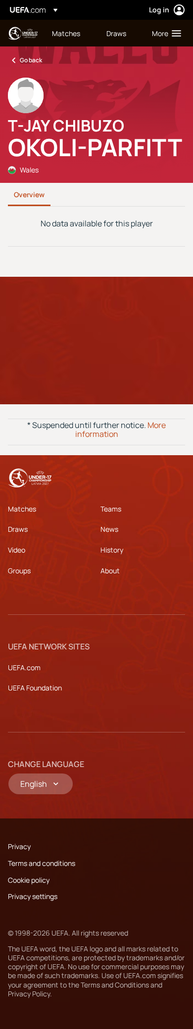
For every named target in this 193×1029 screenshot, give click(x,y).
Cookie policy (28, 880)
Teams (110, 509)
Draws (18, 529)
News (109, 529)
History (111, 550)
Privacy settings (32, 896)
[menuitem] (71, 33)
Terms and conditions (41, 863)
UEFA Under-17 (23, 33)
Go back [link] (31, 60)
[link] (66, 33)
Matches (22, 509)
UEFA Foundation (35, 687)
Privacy (19, 846)
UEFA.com (24, 667)
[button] (164, 33)
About (110, 570)
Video (16, 550)
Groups (19, 570)
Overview (29, 194)
